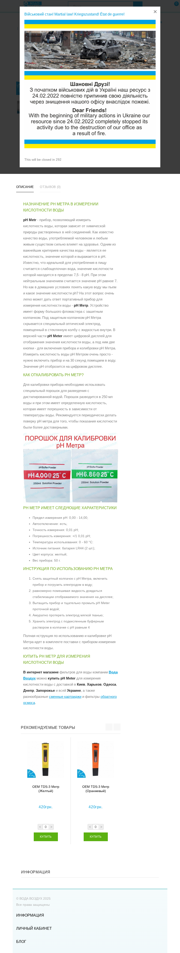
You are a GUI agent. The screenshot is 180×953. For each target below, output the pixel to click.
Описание (25, 187)
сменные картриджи (65, 697)
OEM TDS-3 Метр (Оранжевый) (95, 789)
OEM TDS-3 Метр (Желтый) (45, 789)
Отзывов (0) (50, 187)
